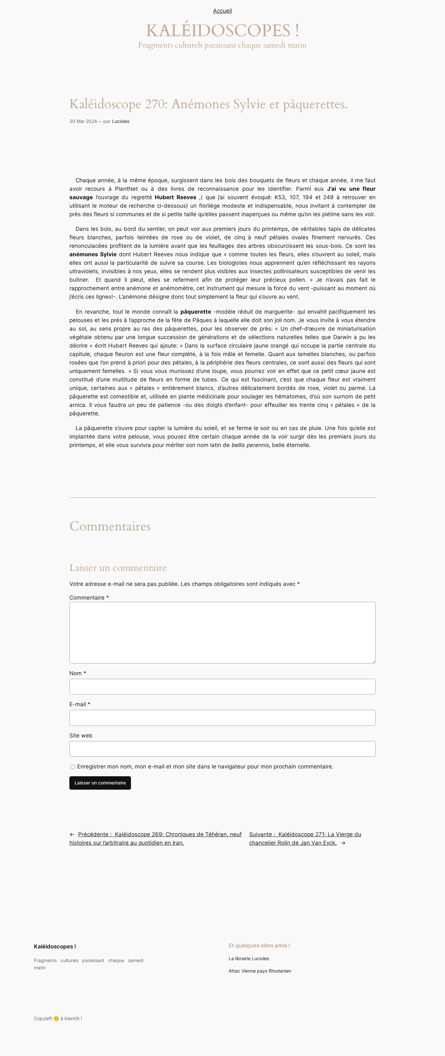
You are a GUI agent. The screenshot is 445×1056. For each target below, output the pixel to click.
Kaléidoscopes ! (55, 946)
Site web (81, 735)
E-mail (80, 704)
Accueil (222, 10)
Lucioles (120, 121)
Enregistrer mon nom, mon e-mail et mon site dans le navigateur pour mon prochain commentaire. (205, 766)
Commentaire (89, 597)
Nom (77, 673)
